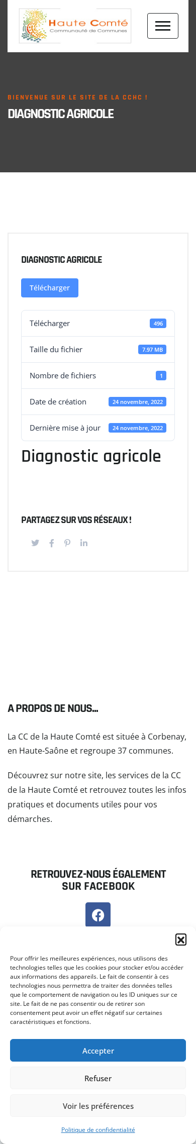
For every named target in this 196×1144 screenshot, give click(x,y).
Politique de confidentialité (98, 1129)
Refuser (98, 1078)
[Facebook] (51, 543)
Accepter (98, 1051)
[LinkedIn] (83, 543)
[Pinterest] (67, 543)
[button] (181, 939)
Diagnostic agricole (61, 260)
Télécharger (50, 287)
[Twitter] (35, 543)
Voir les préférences (98, 1106)
